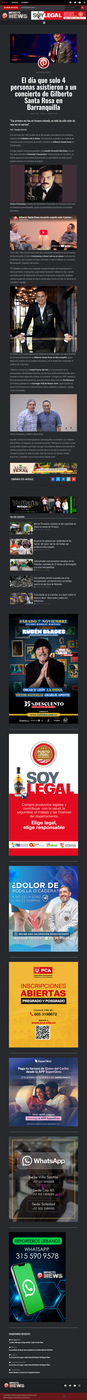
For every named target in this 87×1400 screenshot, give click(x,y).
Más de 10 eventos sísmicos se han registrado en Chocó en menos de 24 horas (55, 525)
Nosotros (5, 2)
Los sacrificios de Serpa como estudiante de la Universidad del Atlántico (31, 1350)
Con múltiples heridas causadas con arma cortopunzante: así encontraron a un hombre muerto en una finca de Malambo (53, 581)
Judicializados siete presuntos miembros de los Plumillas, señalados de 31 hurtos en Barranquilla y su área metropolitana (55, 564)
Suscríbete (25, 2)
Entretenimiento (52, 113)
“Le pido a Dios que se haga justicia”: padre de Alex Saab (26, 1342)
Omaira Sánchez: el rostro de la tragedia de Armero (24, 1372)
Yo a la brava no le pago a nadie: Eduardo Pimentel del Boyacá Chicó (29, 1357)
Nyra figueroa (15, 1339)
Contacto (15, 2)
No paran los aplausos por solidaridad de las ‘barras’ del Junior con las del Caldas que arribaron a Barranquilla (52, 544)
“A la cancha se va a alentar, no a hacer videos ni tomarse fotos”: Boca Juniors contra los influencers (55, 597)
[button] (44, 23)
